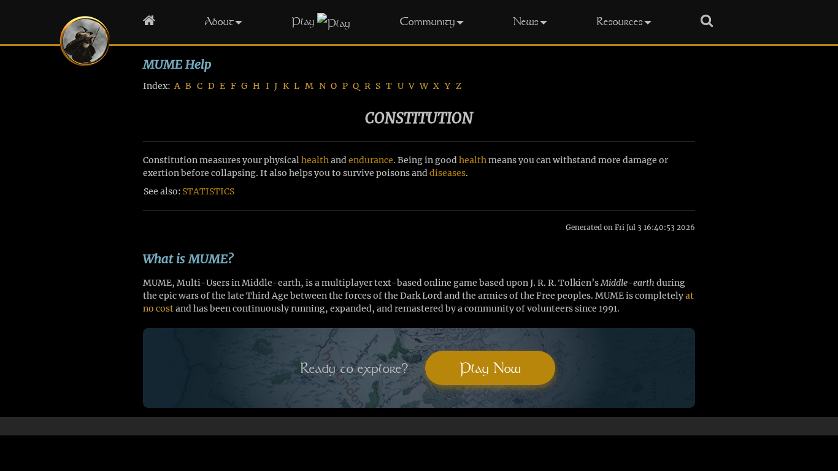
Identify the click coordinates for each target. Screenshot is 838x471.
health (315, 160)
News (526, 21)
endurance (370, 160)
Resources (619, 21)
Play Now (490, 368)
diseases (447, 172)
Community (427, 21)
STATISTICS (208, 191)
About (219, 21)
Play (303, 21)
